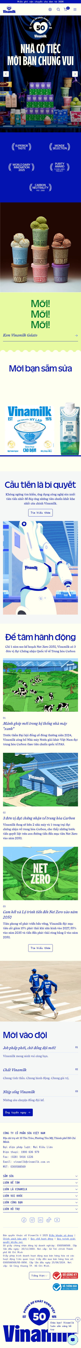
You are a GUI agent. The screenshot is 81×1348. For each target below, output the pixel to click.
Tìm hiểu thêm (40, 512)
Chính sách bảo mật (15, 1238)
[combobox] (39, 1275)
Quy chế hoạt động (42, 1238)
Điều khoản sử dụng (61, 1235)
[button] (40, 74)
